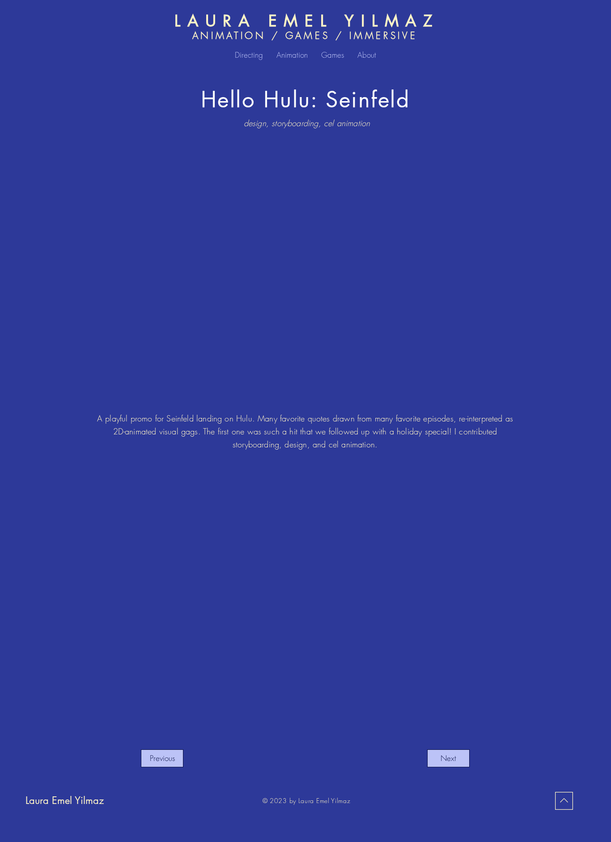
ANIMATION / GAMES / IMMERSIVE (304, 36)
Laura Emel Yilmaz (64, 800)
